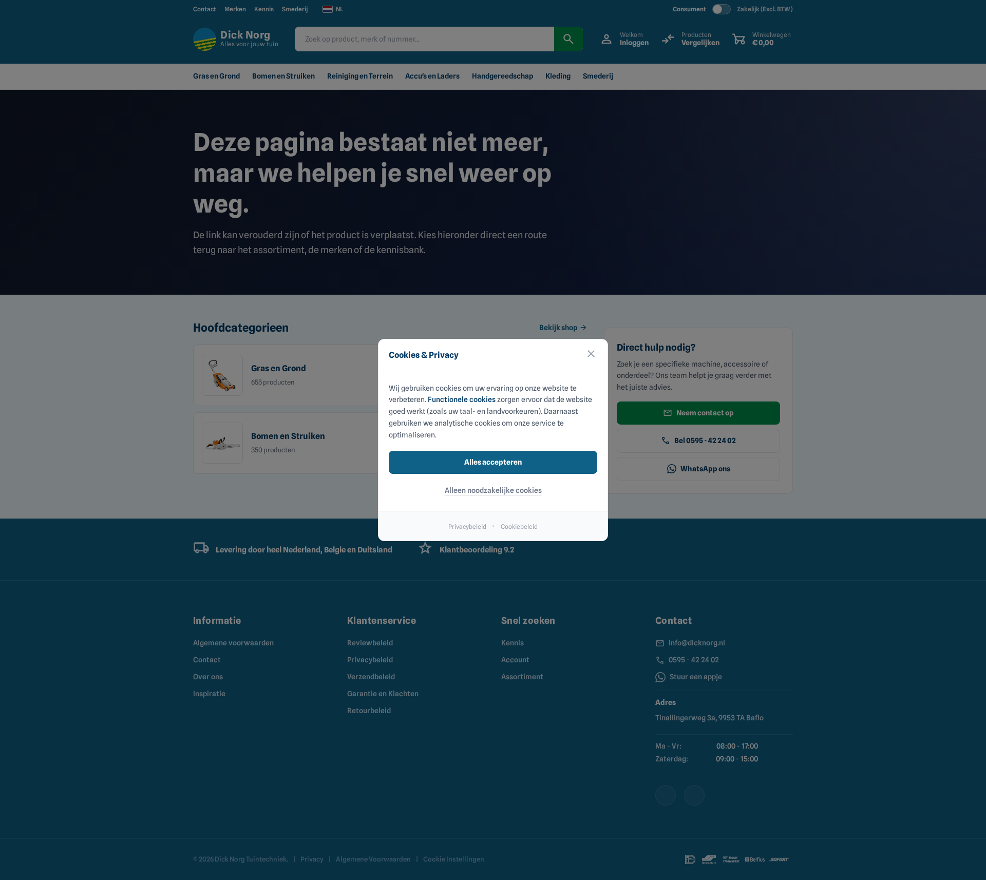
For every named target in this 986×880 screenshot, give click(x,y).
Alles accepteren (493, 462)
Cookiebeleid (519, 526)
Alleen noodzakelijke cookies (493, 490)
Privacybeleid (467, 526)
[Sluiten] (591, 356)
